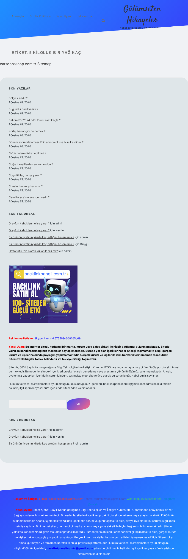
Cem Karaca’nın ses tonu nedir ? (29, 197)
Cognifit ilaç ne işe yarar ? (25, 175)
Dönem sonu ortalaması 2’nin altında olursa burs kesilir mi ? (46, 142)
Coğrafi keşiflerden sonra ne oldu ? (31, 164)
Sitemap (44, 63)
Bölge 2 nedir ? (18, 98)
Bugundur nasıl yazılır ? (23, 109)
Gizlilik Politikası (40, 16)
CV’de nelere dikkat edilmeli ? (27, 153)
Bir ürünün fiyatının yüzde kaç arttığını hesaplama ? (41, 237)
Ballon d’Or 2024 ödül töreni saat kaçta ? (35, 120)
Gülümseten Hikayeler (142, 14)
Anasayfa (18, 16)
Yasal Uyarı (63, 16)
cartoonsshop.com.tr (18, 63)
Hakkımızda (84, 16)
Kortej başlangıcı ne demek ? (27, 131)
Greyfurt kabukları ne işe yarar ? (29, 223)
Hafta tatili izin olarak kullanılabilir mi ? (33, 251)
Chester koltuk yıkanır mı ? (26, 186)
